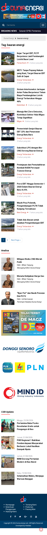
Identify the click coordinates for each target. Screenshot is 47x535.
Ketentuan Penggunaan (11, 508)
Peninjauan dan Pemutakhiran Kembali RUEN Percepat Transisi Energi (31, 168)
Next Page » (16, 240)
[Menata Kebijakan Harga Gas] (7, 281)
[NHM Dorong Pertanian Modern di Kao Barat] (7, 461)
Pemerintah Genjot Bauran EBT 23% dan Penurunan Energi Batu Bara (29, 131)
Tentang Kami (30, 505)
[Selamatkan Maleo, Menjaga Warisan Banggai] (7, 478)
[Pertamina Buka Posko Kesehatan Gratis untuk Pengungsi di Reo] (7, 425)
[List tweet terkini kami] (20, 516)
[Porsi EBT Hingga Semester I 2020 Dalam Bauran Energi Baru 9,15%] (7, 189)
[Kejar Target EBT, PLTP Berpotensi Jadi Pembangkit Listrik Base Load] (7, 58)
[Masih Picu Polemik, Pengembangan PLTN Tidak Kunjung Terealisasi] (7, 208)
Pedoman (29, 507)
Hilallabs (28, 526)
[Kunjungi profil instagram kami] (31, 516)
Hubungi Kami (11, 512)
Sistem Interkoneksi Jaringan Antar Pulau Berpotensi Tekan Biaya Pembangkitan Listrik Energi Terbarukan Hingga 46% (31, 95)
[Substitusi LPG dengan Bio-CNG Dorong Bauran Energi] (7, 153)
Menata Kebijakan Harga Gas (30, 276)
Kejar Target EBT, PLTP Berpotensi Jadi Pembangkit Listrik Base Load (30, 56)
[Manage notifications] (41, 529)
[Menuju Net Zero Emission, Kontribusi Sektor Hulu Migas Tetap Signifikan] (7, 116)
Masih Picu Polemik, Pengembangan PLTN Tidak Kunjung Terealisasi (30, 206)
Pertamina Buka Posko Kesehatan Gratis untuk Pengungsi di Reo (28, 426)
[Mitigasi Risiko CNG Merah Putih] (7, 264)
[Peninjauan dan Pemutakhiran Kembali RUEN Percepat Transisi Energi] (7, 170)
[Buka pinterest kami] (15, 516)
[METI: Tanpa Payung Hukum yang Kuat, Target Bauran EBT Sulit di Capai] (7, 75)
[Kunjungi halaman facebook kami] (10, 516)
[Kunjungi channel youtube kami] (36, 516)
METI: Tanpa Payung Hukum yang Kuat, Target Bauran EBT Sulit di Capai (31, 73)
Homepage (10, 505)
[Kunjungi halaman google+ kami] (25, 516)
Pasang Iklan (30, 509)
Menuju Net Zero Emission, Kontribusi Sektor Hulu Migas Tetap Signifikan (30, 114)
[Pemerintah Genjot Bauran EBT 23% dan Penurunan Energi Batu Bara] (7, 133)
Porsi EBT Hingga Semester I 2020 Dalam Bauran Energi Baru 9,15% (30, 187)
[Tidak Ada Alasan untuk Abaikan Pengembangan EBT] (7, 225)
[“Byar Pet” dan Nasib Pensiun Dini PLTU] (7, 298)
